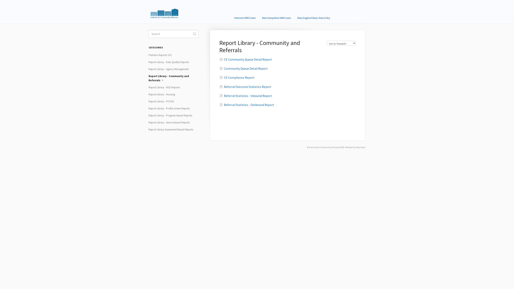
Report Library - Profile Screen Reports (169, 108)
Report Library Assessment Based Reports (171, 129)
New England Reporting (349, 18)
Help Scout (360, 147)
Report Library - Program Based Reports (170, 115)
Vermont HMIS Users (245, 18)
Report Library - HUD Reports (164, 87)
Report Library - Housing (162, 94)
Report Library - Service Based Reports (169, 122)
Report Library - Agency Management (169, 69)
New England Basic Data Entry (313, 18)
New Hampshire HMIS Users (276, 18)
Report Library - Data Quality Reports (169, 62)
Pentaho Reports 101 (160, 55)
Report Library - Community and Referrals (169, 78)
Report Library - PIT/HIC (161, 101)
